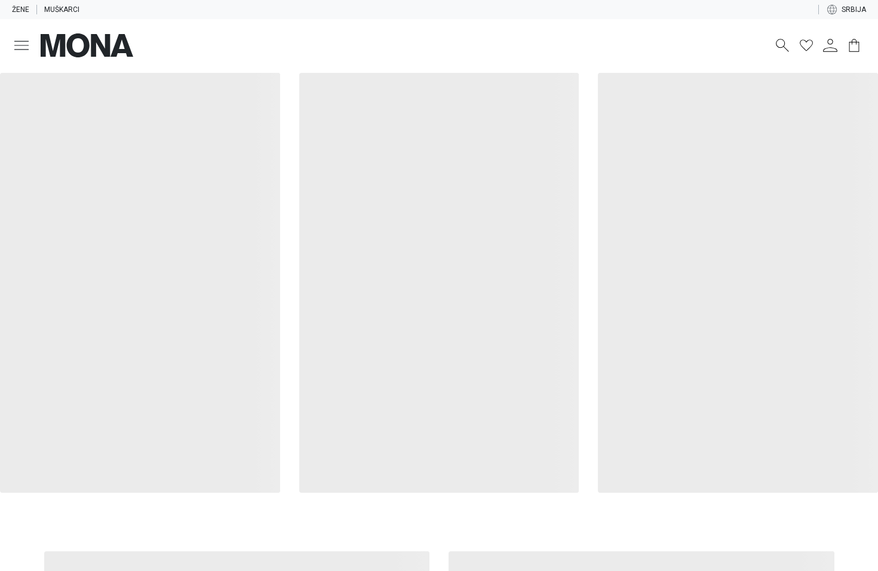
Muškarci (61, 9)
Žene (20, 9)
